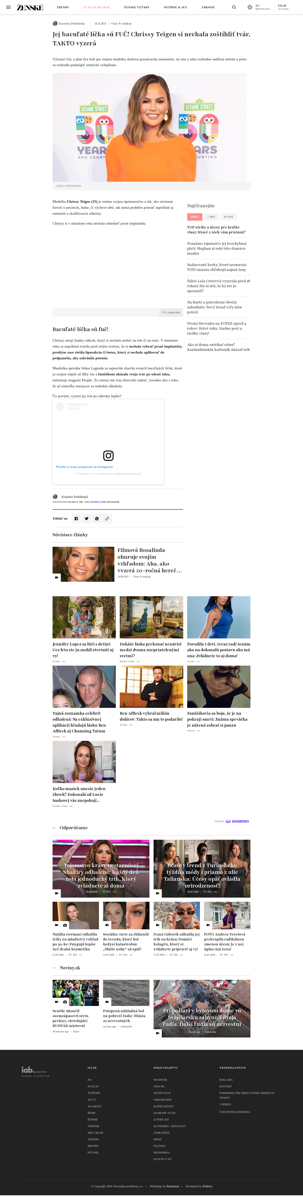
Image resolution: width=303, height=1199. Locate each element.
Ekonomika (162, 1152)
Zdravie (208, 7)
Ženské (93, 1119)
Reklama (226, 1079)
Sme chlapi (95, 1132)
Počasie (93, 1152)
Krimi (157, 1139)
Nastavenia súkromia (235, 1112)
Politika (160, 1145)
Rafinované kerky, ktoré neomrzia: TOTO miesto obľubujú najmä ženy (217, 267)
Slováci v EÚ (162, 1159)
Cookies (225, 1104)
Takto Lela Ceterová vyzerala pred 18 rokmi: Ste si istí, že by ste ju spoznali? (218, 286)
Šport (92, 1113)
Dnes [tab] (195, 216)
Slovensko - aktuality (170, 1126)
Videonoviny (163, 1099)
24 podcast (161, 1119)
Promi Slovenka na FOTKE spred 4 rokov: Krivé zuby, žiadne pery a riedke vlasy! (216, 328)
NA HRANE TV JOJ (164, 1113)
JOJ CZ (92, 1099)
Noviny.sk (160, 1079)
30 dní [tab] (228, 216)
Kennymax (173, 1186)
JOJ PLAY (93, 1086)
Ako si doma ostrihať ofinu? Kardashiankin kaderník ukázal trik (218, 347)
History (93, 1145)
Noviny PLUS (162, 1093)
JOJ (90, 1079)
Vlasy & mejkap (96, 7)
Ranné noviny (163, 1106)
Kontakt (226, 1086)
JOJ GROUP (94, 1106)
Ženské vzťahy (137, 7)
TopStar (93, 1126)
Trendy (63, 7)
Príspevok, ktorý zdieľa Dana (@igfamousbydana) (108, 473)
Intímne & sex (175, 7)
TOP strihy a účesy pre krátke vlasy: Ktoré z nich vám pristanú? (216, 230)
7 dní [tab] (211, 216)
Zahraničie (162, 1132)
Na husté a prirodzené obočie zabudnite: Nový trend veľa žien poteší (214, 307)
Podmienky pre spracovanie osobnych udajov (247, 1095)
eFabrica (207, 1186)
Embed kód (174, 312)
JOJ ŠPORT (94, 1093)
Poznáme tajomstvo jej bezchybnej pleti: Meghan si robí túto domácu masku (217, 248)
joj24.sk (159, 1086)
